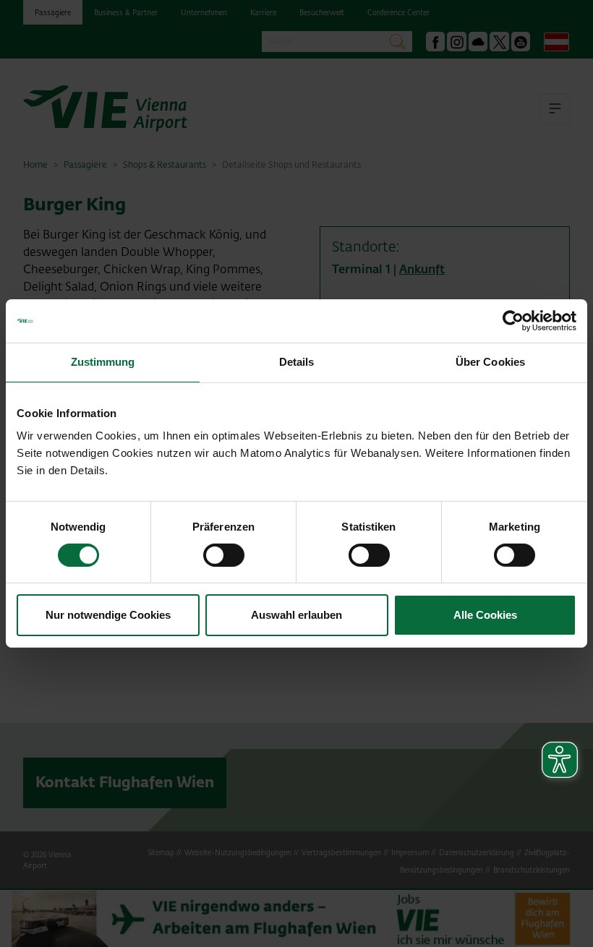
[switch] (223, 555)
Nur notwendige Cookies (108, 615)
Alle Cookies (485, 615)
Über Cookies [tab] (490, 362)
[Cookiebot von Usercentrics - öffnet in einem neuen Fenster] (513, 321)
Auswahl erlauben (296, 615)
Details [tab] (297, 362)
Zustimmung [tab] (103, 362)
